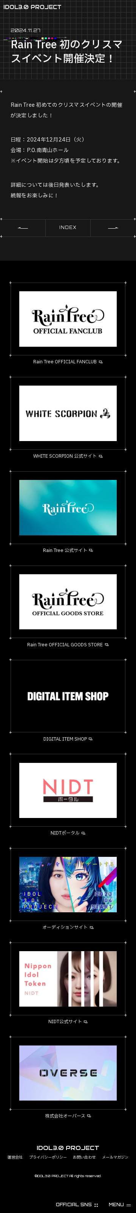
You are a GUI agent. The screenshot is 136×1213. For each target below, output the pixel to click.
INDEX (67, 227)
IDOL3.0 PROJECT (32, 7)
